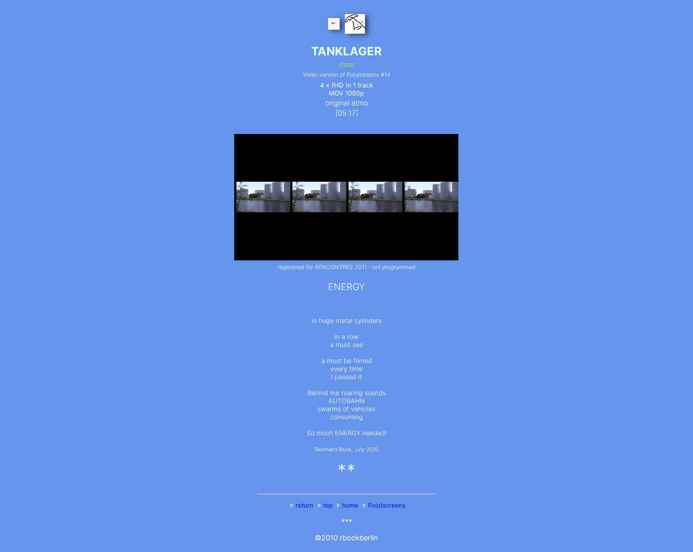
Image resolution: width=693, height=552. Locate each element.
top (328, 505)
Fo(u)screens (386, 505)
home (350, 505)
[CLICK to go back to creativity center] (354, 25)
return (304, 505)
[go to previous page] (334, 25)
